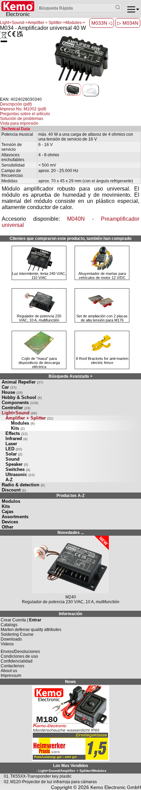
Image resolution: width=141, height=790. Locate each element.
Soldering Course (17, 634)
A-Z (9, 479)
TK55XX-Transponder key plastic (41, 776)
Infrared (16, 438)
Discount (14, 490)
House (12, 392)
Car (9, 387)
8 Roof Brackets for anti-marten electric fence (102, 360)
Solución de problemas (21, 118)
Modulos (11, 501)
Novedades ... (70, 532)
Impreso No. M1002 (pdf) (23, 109)
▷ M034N (127, 23)
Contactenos (12, 666)
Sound (12, 459)
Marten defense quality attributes (31, 629)
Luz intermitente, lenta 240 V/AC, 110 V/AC (39, 275)
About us (9, 670)
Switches (17, 469)
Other (7, 527)
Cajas (7, 511)
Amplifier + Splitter (29, 418)
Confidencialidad (17, 661)
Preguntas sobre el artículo (25, 113)
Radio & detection (23, 484)
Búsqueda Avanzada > (70, 376)
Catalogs (9, 624)
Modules (23, 423)
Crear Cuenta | (21, 620)
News (70, 681)
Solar (13, 454)
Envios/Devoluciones (20, 651)
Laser (11, 443)
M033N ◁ (101, 23)
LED (13, 448)
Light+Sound (19, 412)
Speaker (16, 464)
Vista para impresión (19, 123)
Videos (7, 644)
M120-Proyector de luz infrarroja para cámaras (53, 781)
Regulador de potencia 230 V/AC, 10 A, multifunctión (39, 318)
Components (20, 402)
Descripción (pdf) (16, 104)
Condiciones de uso (19, 656)
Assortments (15, 516)
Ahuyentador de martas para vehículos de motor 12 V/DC (102, 275)
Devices (10, 521)
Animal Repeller (22, 382)
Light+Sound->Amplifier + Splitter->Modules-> (42, 22)
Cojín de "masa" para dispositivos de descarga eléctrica (39, 362)
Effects (16, 433)
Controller (16, 407)
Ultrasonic (20, 474)
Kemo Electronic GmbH (115, 787)
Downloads (11, 639)
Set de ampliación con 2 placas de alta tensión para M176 (102, 318)
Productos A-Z (70, 495)
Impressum (11, 675)
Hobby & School (22, 397)
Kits (18, 428)
